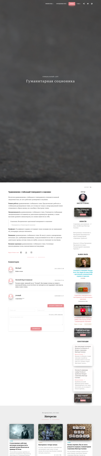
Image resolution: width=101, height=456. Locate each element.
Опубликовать (36, 328)
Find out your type (83, 330)
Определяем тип (61, 3)
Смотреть (83, 400)
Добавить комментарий (55, 305)
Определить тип (83, 210)
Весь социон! (83, 396)
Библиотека (49, 3)
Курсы (72, 3)
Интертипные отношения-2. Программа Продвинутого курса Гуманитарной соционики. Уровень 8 (82, 235)
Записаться (83, 214)
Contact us (83, 335)
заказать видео (88, 324)
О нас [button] (78, 3)
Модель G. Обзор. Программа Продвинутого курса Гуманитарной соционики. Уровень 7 (82, 246)
